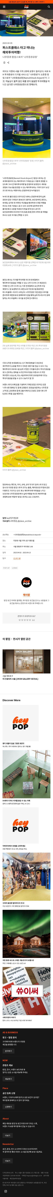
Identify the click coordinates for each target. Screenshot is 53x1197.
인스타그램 (16, 558)
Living (14, 568)
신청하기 (8, 1106)
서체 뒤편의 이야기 (9, 1017)
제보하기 (8, 1079)
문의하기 (8, 1051)
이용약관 (5, 1178)
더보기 (7, 1135)
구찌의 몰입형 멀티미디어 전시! (13, 903)
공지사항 (46, 1175)
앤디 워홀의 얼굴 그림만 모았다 (13, 743)
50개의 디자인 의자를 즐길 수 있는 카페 (16, 800)
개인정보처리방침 (15, 1178)
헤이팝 (26, 595)
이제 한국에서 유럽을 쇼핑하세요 (14, 846)
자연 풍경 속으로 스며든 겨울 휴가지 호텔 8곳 (18, 960)
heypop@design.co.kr (34, 1175)
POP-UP (6, 568)
